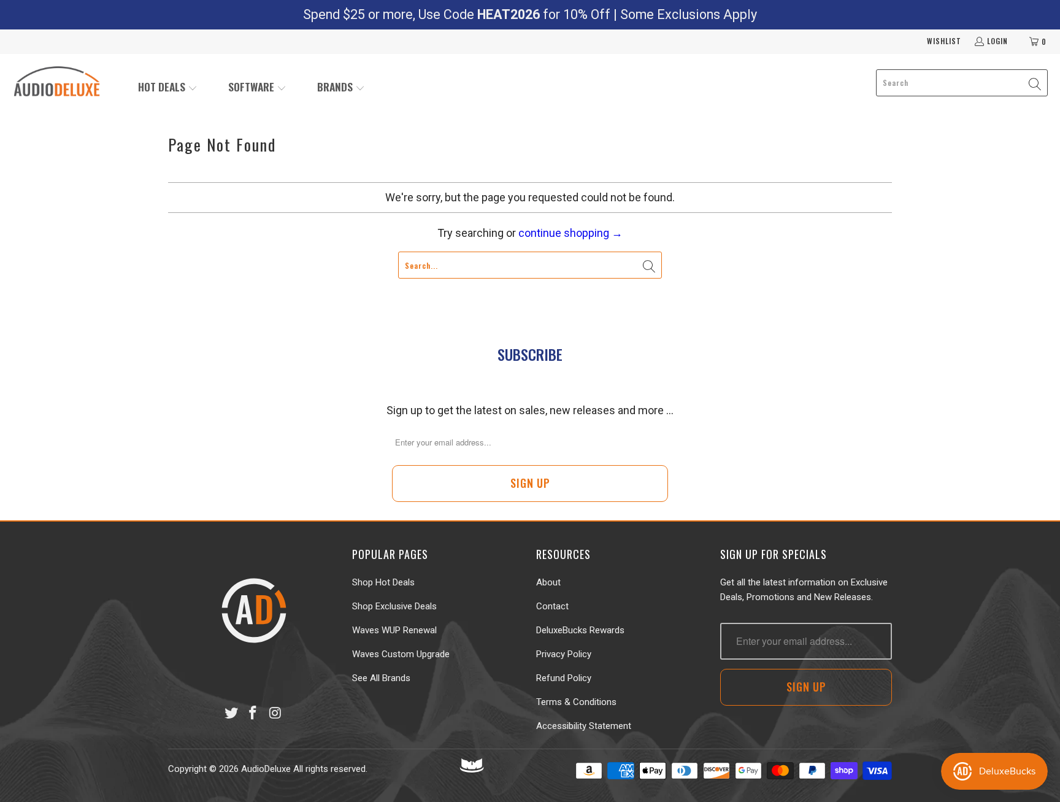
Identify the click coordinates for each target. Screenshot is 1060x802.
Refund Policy (563, 678)
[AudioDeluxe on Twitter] (231, 714)
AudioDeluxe (266, 768)
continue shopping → (570, 232)
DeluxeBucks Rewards (580, 630)
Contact (552, 606)
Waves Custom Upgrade (401, 654)
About (548, 582)
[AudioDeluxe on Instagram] (275, 714)
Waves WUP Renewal (394, 630)
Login (997, 41)
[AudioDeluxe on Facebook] (253, 714)
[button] (168, 88)
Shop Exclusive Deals (394, 606)
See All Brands (381, 678)
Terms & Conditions (576, 702)
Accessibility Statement (583, 725)
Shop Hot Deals (383, 582)
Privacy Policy (563, 654)
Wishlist (944, 41)
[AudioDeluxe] (56, 83)
